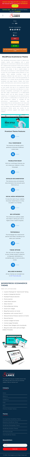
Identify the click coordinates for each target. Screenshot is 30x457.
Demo (15, 38)
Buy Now (15, 45)
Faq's (4, 402)
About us (5, 396)
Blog (4, 405)
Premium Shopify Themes (9, 409)
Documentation (15, 42)
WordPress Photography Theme (11, 425)
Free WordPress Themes (9, 434)
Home (4, 393)
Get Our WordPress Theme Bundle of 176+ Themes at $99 (15, 50)
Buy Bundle (15, 5)
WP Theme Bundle (15, 275)
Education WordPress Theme (10, 422)
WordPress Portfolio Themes (10, 428)
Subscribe (15, 449)
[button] (2, 15)
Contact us (6, 399)
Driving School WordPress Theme (12, 419)
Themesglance (12, 455)
